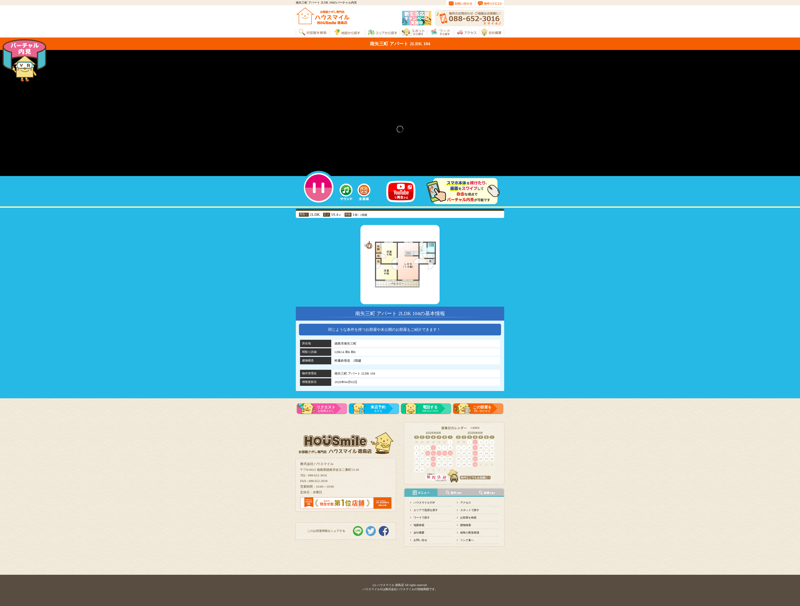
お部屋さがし (326, 408)
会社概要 (419, 532)
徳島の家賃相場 (469, 532)
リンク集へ (467, 540)
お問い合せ (420, 540)
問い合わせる (482, 408)
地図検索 (419, 525)
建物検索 (465, 525)
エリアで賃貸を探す (426, 510)
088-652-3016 (430, 408)
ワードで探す (422, 517)
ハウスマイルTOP (424, 502)
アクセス (465, 502)
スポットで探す (469, 510)
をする (378, 408)
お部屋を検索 (468, 517)
